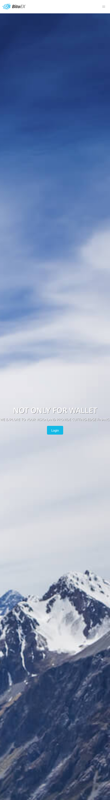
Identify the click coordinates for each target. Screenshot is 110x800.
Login (55, 430)
